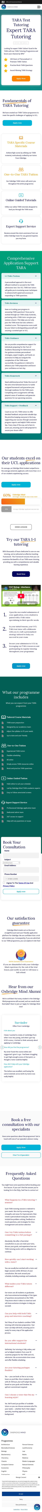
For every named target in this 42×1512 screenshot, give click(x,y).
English (3, 1471)
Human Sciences (27, 1444)
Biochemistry (5, 1454)
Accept (21, 1494)
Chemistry (4, 1458)
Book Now (21, 574)
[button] (39, 1477)
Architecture (5, 1444)
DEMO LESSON (21, 527)
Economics (5, 1468)
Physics (24, 1471)
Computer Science (7, 1464)
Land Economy (27, 1448)
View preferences (21, 1505)
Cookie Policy (16, 1509)
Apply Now (21, 78)
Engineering (5, 1475)
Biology (4, 1451)
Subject (7, 859)
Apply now (17, 123)
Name (6, 851)
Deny (21, 1499)
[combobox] (5, 878)
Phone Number (10, 874)
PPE (23, 1475)
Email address (10, 865)
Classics (4, 1461)
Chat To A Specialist (21, 1155)
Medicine (25, 1458)
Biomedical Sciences (8, 1448)
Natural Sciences (28, 1464)
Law (23, 1451)
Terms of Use (23, 883)
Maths (24, 1454)
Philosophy (26, 1468)
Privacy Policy (24, 1509)
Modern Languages (28, 1461)
